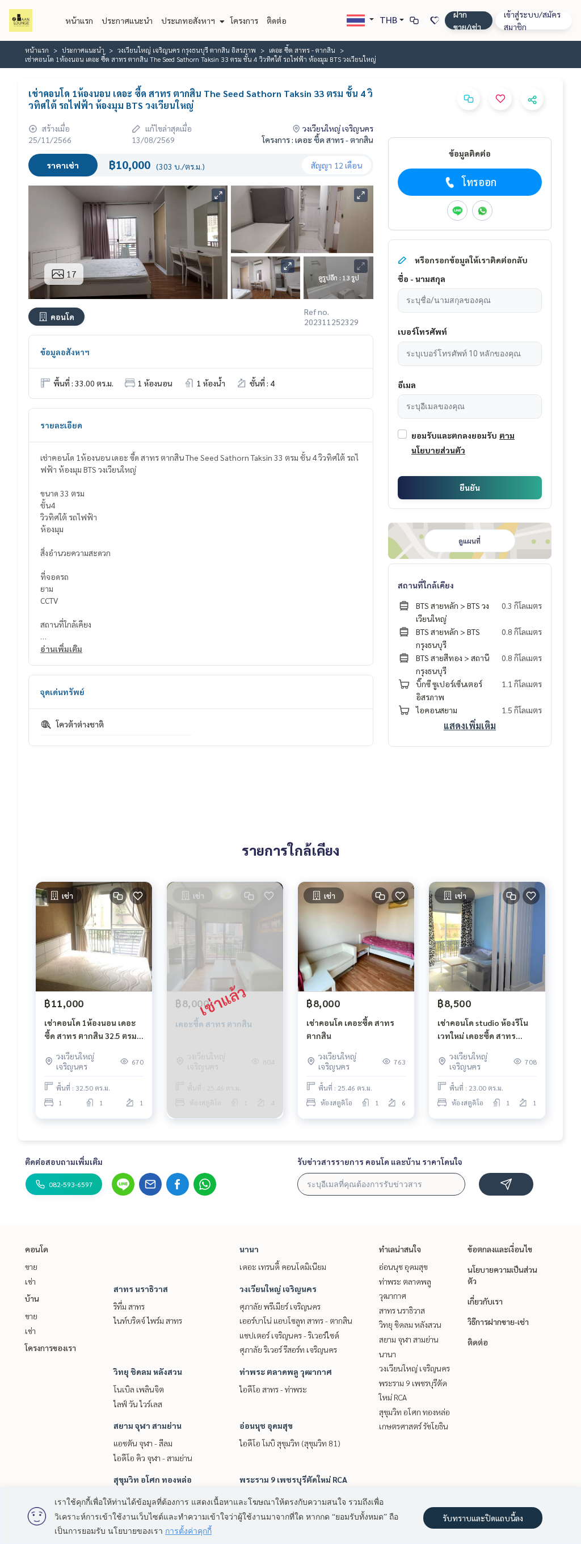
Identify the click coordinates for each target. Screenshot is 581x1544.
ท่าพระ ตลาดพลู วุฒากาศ (285, 1371)
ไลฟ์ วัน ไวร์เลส (137, 1404)
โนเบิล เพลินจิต (138, 1389)
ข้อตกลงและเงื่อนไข (500, 1249)
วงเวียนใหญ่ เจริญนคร (278, 1289)
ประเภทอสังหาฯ (189, 20)
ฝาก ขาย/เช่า (467, 20)
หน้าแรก (79, 20)
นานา (249, 1249)
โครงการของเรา (50, 1348)
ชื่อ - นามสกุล (421, 279)
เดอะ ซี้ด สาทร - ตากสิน (302, 49)
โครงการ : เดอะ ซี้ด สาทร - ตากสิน (317, 139)
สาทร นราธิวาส (140, 1289)
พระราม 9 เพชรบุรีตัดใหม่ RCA (293, 1479)
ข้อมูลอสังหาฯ (65, 352)
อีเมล (407, 385)
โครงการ (244, 20)
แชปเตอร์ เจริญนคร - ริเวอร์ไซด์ (289, 1335)
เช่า (30, 1281)
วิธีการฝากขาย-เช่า (498, 1321)
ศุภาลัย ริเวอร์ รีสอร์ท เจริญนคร (288, 1349)
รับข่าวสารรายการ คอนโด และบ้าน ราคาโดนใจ (379, 1161)
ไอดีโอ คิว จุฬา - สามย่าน (152, 1458)
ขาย (31, 1266)
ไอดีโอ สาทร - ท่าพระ (273, 1389)
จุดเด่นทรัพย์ (62, 692)
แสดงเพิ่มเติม (470, 725)
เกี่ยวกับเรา (485, 1301)
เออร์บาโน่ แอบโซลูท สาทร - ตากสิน (295, 1320)
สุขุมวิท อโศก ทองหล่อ (152, 1479)
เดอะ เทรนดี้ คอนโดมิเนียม (282, 1266)
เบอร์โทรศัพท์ (422, 331)
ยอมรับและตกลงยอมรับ (454, 435)
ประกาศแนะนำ (127, 20)
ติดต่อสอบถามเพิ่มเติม (64, 1161)
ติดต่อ (277, 20)
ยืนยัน (470, 487)
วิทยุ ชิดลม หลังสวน (147, 1371)
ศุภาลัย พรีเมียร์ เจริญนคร (280, 1306)
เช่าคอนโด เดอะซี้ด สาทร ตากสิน (350, 1029)
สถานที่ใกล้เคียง (426, 585)
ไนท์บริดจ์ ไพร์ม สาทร (147, 1320)
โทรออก (479, 181)
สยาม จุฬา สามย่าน (147, 1425)
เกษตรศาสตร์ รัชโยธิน (413, 1426)
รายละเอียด (61, 425)
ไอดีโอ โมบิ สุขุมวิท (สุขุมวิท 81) (289, 1443)
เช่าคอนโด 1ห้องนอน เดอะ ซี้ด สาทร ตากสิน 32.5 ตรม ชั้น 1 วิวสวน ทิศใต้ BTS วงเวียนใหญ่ (90, 1029)
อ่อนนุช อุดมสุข (266, 1425)
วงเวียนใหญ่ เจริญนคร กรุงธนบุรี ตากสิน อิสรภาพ (186, 49)
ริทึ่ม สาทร (129, 1306)
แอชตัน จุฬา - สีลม (142, 1443)
